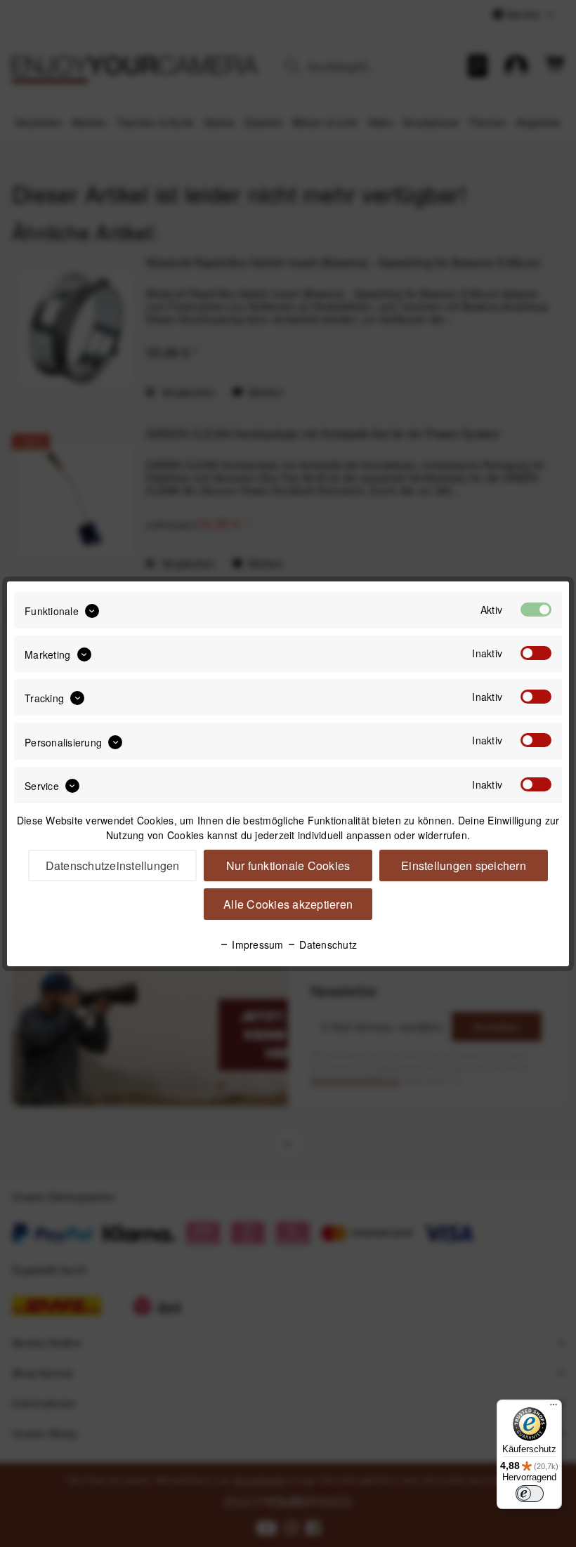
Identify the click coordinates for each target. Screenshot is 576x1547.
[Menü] (553, 1408)
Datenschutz (326, 944)
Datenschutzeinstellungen (113, 865)
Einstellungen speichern (463, 865)
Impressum (256, 944)
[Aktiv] (536, 610)
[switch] (530, 1493)
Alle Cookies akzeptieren (288, 904)
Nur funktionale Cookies (288, 865)
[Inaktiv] (536, 653)
